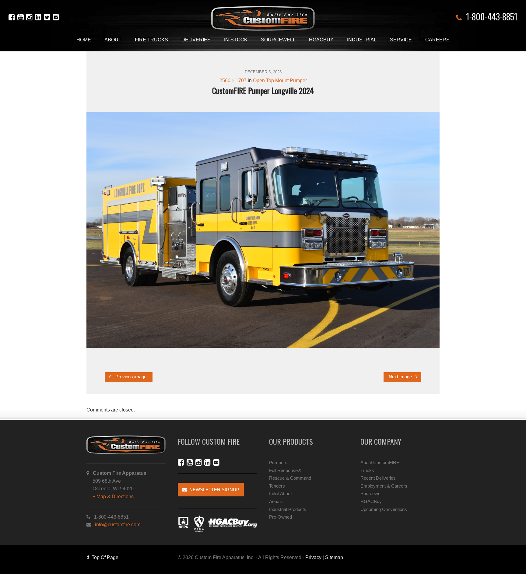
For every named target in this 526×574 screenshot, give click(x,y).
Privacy (313, 557)
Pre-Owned (280, 517)
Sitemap (334, 557)
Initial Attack (281, 493)
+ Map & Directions (113, 496)
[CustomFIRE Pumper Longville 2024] (263, 230)
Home (83, 39)
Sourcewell (278, 39)
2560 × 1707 (233, 80)
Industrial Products (287, 509)
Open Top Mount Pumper (280, 80)
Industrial (362, 39)
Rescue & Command (290, 478)
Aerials (276, 501)
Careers (437, 39)
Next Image (401, 376)
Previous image (130, 376)
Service (401, 39)
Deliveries (196, 39)
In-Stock (235, 39)
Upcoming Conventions (383, 509)
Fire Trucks (151, 39)
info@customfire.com (117, 524)
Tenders (277, 485)
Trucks (367, 470)
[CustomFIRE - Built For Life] (263, 18)
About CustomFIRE (379, 462)
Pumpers (278, 462)
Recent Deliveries (378, 478)
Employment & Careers (383, 485)
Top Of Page (103, 557)
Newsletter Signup (213, 489)
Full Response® (285, 470)
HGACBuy (321, 39)
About (112, 39)
